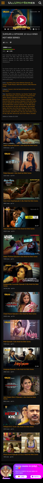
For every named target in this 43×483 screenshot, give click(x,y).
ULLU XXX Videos (25, 113)
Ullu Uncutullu (6, 111)
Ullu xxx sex (16, 113)
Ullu (4, 106)
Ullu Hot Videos (22, 106)
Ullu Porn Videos (30, 108)
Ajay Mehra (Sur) (11, 82)
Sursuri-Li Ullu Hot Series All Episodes (18, 89)
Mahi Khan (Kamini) (22, 84)
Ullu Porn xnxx (6, 110)
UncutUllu (33, 113)
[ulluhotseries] (21, 3)
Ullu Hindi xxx (9, 106)
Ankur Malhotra (16, 94)
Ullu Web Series (15, 111)
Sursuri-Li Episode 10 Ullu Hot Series (13, 103)
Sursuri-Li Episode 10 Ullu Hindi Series (25, 101)
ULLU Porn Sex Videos (19, 108)
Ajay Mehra (9, 94)
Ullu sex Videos (31, 110)
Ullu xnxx (22, 111)
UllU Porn (9, 108)
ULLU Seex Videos (16, 110)
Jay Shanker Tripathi (26, 94)
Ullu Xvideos (29, 111)
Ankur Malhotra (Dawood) (23, 82)
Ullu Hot (16, 106)
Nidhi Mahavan (10, 95)
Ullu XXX (9, 113)
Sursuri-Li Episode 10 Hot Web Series (17, 97)
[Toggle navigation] (3, 3)
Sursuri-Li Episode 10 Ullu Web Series (24, 104)
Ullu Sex (24, 110)
